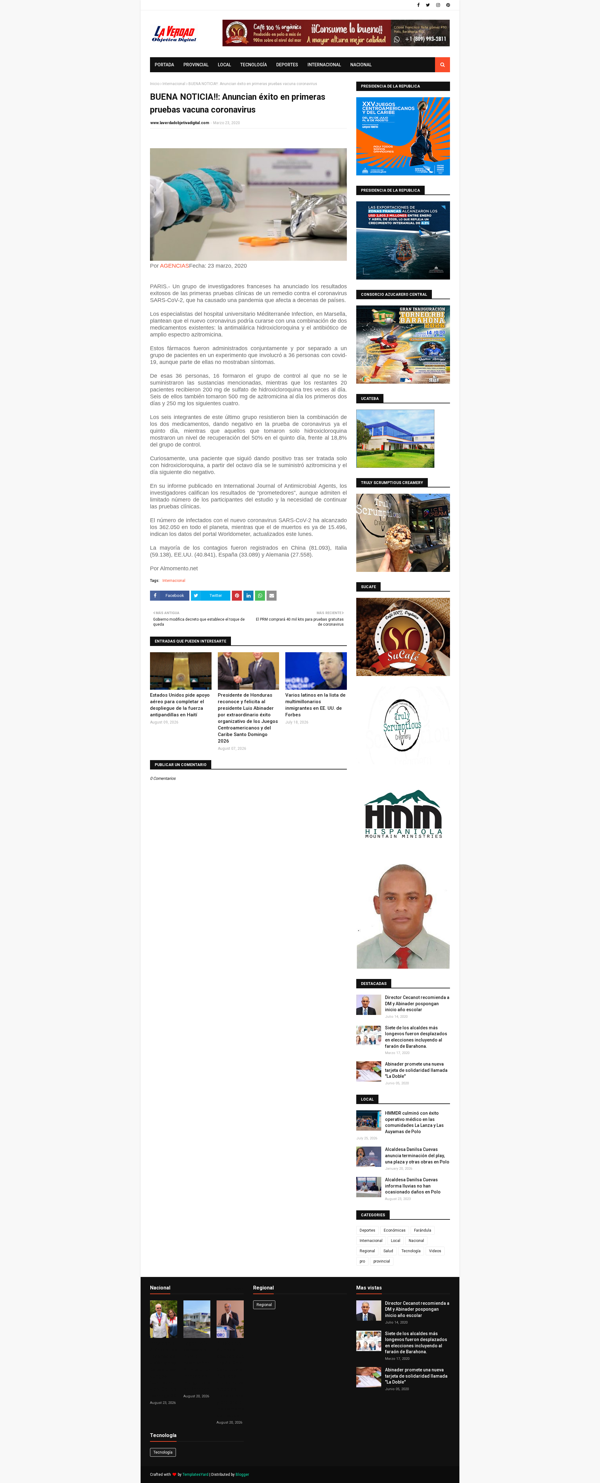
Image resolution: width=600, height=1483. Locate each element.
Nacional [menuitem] (361, 64)
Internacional (173, 84)
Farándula (422, 1230)
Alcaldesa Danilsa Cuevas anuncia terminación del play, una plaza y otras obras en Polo (417, 1155)
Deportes (367, 1230)
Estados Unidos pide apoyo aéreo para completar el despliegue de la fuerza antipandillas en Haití (180, 705)
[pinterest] (447, 5)
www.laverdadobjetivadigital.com (179, 123)
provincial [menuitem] (195, 64)
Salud (388, 1251)
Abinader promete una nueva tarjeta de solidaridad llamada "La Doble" (416, 1070)
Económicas (395, 1230)
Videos (435, 1251)
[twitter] (428, 5)
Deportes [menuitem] (287, 64)
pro (362, 1261)
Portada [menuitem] (164, 64)
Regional (367, 1251)
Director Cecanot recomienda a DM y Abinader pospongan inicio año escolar (417, 1003)
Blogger (242, 1474)
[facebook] (418, 5)
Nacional (416, 1240)
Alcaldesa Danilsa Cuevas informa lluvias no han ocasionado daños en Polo (413, 1185)
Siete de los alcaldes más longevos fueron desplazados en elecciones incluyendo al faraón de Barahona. (416, 1037)
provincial (381, 1261)
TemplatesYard (195, 1474)
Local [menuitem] (224, 64)
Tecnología (411, 1251)
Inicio (154, 84)
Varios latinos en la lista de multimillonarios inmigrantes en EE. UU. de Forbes (315, 705)
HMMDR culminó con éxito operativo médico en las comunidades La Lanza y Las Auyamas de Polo (414, 1122)
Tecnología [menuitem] (253, 64)
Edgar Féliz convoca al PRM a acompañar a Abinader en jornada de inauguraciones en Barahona (200, 1366)
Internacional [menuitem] (324, 64)
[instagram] (438, 5)
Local (395, 1240)
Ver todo (233, 1289)
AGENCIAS (174, 266)
